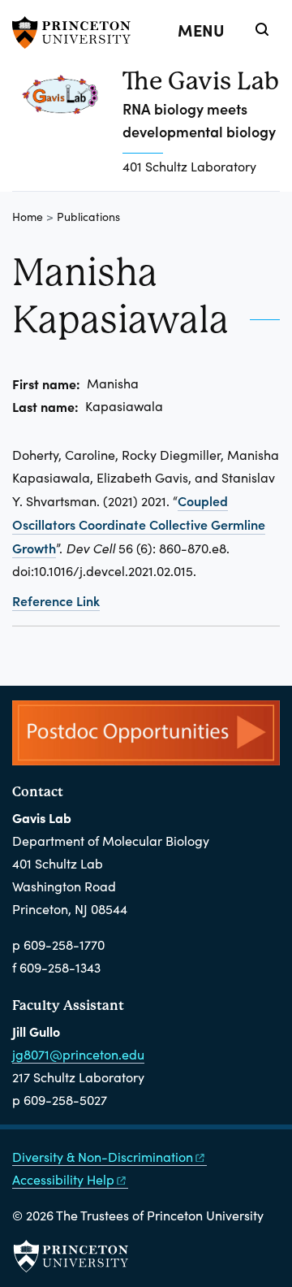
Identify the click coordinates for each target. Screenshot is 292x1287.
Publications (88, 216)
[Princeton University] (77, 32)
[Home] (67, 128)
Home (27, 216)
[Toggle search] (262, 29)
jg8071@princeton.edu (78, 1054)
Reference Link (56, 600)
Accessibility (63, 1179)
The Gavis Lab (200, 81)
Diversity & (102, 1156)
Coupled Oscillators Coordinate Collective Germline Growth (138, 524)
